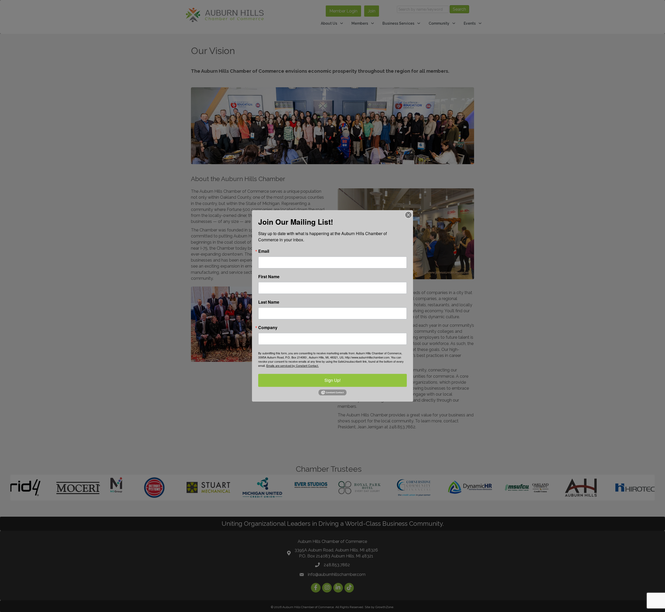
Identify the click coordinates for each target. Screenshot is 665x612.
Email (263, 251)
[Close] (408, 215)
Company (267, 327)
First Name (269, 277)
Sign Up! (332, 380)
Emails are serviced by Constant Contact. (292, 365)
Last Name (268, 302)
